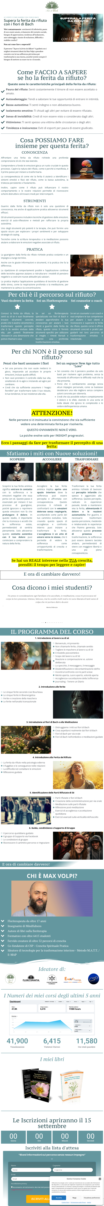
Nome (13, 1166)
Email (13, 1175)
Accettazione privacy (19, 1184)
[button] (100, 1179)
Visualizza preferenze (92, 1198)
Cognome (57, 1166)
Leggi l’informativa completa (22, 1190)
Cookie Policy (66, 1202)
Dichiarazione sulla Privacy (78, 1202)
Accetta (59, 1198)
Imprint (89, 1202)
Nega (74, 1198)
